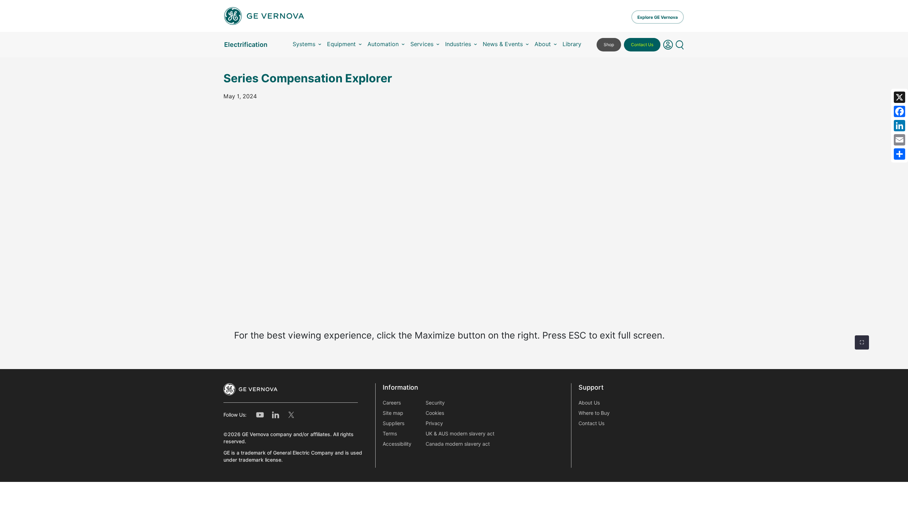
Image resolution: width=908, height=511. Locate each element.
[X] (899, 97)
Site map (393, 413)
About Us (589, 403)
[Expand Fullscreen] (862, 342)
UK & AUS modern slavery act (460, 433)
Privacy (434, 423)
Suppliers (393, 423)
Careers (392, 403)
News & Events (503, 44)
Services (421, 44)
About (543, 44)
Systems (304, 44)
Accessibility (397, 444)
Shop (609, 44)
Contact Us (642, 44)
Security (435, 403)
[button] (668, 44)
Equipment (341, 44)
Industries (458, 44)
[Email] (899, 140)
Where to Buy (594, 413)
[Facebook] (899, 111)
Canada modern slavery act (458, 444)
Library (572, 44)
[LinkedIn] (899, 126)
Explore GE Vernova (657, 17)
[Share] (899, 154)
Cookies (435, 413)
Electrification (245, 44)
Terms (390, 433)
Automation (383, 44)
